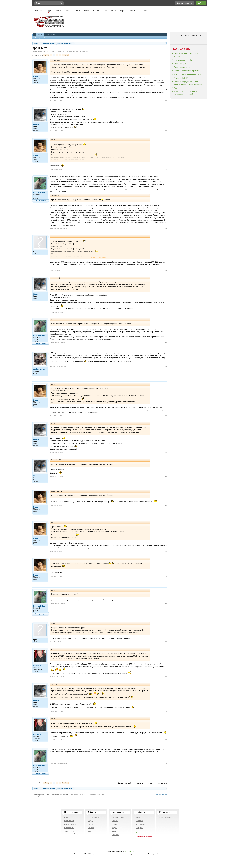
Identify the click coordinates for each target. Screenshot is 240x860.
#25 (166, 270)
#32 (166, 505)
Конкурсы (139, 828)
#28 (166, 366)
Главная (38, 10)
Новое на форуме (181, 49)
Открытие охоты (118, 817)
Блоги (58, 10)
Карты (123, 10)
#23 (166, 169)
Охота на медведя (182, 67)
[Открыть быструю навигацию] (166, 43)
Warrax (36, 124)
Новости (115, 821)
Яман (35, 77)
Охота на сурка (180, 63)
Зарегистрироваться (184, 3)
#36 (166, 642)
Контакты (139, 821)
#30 (166, 452)
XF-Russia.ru (43, 796)
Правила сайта (70, 824)
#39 (166, 740)
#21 (166, 101)
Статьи (96, 10)
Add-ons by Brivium (86, 794)
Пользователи (50, 34)
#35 (166, 603)
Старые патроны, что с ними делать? (186, 55)
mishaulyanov (39, 369)
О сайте (139, 817)
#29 (166, 416)
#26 (166, 312)
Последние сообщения (42, 38)
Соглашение (69, 828)
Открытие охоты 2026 (188, 35)
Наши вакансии (141, 833)
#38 (166, 711)
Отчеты (68, 10)
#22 (166, 131)
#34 (166, 576)
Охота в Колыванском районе (186, 71)
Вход (66, 817)
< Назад (46, 55)
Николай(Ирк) (77, 51)
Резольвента (129, 851)
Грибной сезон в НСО (183, 60)
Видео (86, 10)
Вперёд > (65, 55)
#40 (166, 763)
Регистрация (69, 821)
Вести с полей (110, 10)
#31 (166, 476)
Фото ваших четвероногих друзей (188, 74)
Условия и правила (161, 794)
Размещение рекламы (144, 836)
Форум (49, 10)
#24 (166, 228)
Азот (176, 88)
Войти (200, 3)
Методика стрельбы (49, 51)
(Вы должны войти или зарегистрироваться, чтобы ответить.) (143, 783)
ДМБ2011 (37, 665)
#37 (166, 677)
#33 (166, 551)
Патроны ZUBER (181, 78)
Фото (77, 10)
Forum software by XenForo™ (50, 794)
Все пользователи (143, 824)
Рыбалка (143, 10)
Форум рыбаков (165, 817)
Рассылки (115, 835)
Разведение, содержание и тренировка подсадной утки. (186, 92)
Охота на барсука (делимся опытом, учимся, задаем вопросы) (188, 83)
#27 (166, 342)
